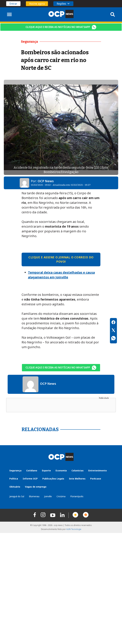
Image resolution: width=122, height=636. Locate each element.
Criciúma (61, 496)
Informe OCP (30, 478)
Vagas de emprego (35, 486)
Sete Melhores (77, 478)
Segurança (15, 470)
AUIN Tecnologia (73, 529)
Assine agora (37, 3)
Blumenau (34, 496)
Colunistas (77, 470)
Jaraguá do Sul (16, 496)
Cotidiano (31, 470)
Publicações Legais (53, 478)
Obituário (14, 486)
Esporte (46, 470)
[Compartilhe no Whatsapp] (113, 338)
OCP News (46, 181)
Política (13, 478)
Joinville (48, 496)
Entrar (13, 3)
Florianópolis (76, 496)
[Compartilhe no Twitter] (113, 331)
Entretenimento (97, 470)
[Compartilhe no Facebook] (113, 323)
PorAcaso (95, 478)
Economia (61, 470)
